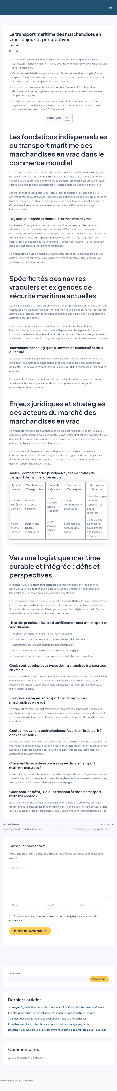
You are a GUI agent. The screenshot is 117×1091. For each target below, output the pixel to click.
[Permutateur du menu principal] (110, 7)
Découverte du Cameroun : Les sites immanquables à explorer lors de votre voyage (57, 1029)
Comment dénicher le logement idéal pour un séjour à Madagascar (47, 1018)
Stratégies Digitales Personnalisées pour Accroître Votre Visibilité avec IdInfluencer (57, 1007)
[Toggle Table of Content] (65, 118)
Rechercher (14, 973)
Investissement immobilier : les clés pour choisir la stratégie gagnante (48, 1024)
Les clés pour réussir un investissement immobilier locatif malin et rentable (51, 1012)
